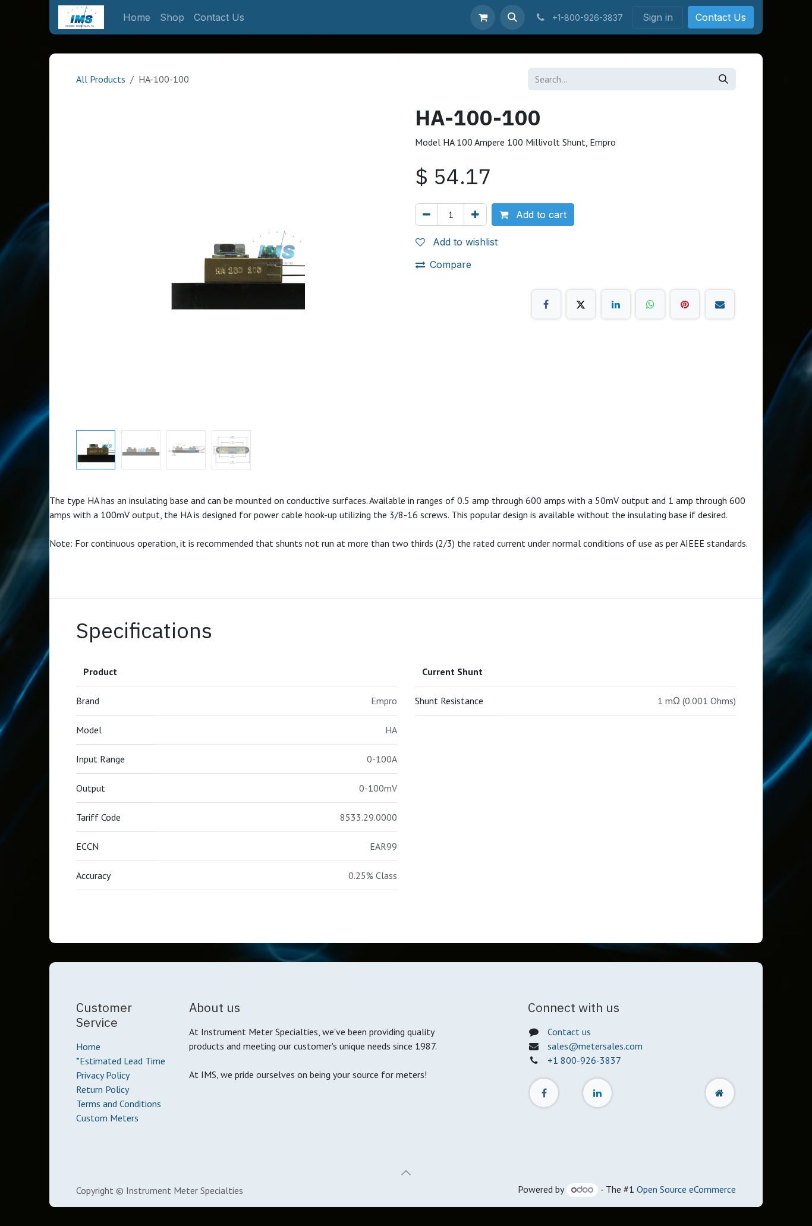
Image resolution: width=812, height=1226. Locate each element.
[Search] (723, 79)
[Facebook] (546, 304)
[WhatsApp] (650, 304)
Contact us (569, 1032)
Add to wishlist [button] (464, 242)
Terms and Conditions (118, 1104)
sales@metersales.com (595, 1046)
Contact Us (720, 17)
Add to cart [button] (539, 214)
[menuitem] (136, 17)
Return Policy (102, 1089)
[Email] (720, 304)
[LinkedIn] (616, 304)
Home (88, 1046)
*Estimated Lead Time (120, 1061)
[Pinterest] (685, 304)
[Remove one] (426, 214)
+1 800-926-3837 (584, 1060)
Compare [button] (450, 264)
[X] (580, 304)
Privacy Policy (103, 1075)
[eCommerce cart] (482, 17)
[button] (512, 17)
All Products (100, 79)
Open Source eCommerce (686, 1189)
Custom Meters (107, 1118)
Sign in (658, 17)
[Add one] (475, 214)
